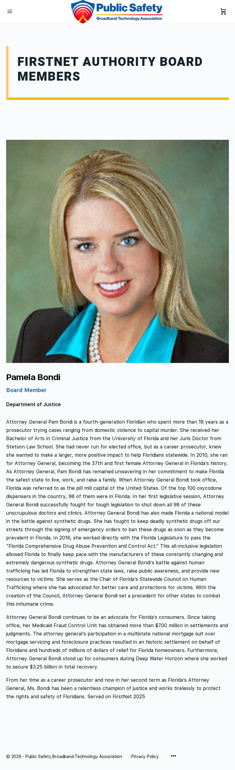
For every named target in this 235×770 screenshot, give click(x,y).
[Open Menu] (9, 11)
